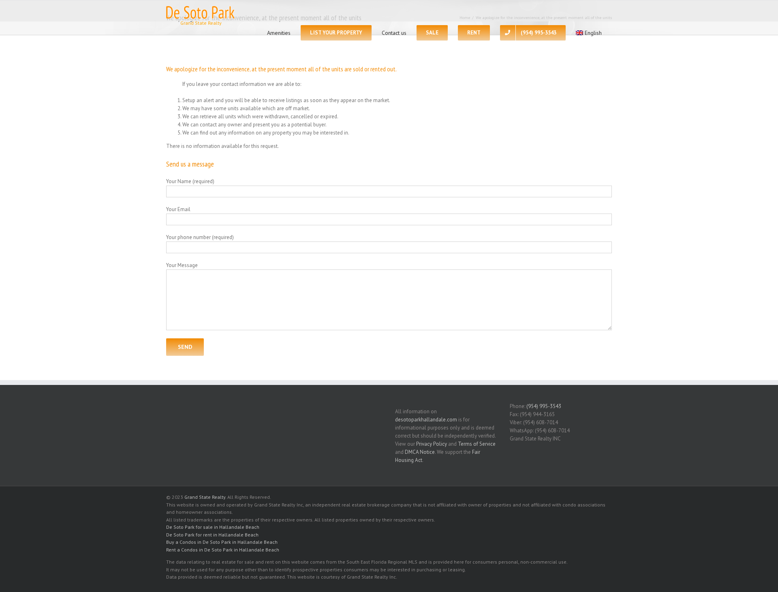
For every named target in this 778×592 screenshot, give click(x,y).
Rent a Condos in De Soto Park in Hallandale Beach (222, 550)
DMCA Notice (420, 452)
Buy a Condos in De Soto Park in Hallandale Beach (222, 542)
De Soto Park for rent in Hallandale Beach (212, 535)
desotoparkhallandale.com (426, 419)
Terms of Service (477, 443)
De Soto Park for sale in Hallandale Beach (212, 527)
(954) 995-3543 (543, 406)
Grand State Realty (204, 497)
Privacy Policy (431, 443)
